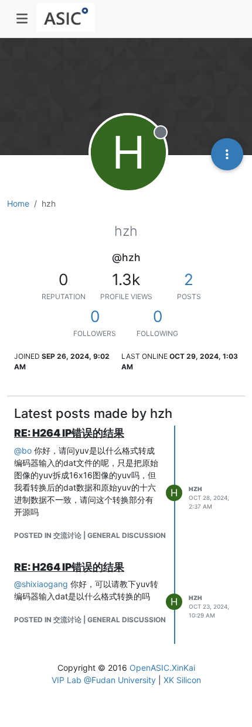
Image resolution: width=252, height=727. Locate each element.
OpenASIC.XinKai (162, 668)
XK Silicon (182, 680)
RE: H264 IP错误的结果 (69, 433)
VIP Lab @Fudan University (104, 680)
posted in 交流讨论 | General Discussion (90, 535)
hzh (195, 488)
